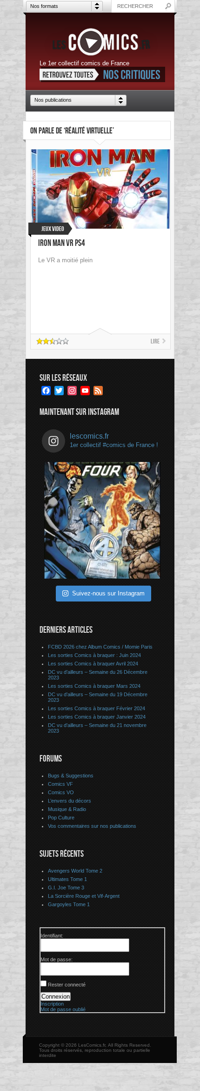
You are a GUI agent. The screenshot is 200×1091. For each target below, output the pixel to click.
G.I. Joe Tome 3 (66, 887)
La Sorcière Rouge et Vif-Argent (84, 896)
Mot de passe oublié (63, 1009)
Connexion (55, 996)
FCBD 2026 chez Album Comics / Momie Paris (100, 647)
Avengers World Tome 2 (75, 871)
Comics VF (60, 784)
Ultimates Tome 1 (67, 879)
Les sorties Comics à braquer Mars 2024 (94, 686)
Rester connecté (67, 984)
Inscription (52, 1004)
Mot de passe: (56, 959)
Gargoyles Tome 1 (69, 904)
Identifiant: (51, 935)
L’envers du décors (69, 801)
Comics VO (61, 792)
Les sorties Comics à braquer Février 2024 (96, 708)
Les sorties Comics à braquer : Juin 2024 (94, 655)
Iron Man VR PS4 (61, 243)
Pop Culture (61, 817)
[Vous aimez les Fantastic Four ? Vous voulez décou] (102, 520)
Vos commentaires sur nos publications (92, 826)
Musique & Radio (67, 809)
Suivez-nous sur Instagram (108, 593)
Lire (155, 341)
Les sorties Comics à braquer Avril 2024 (93, 663)
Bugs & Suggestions (70, 775)
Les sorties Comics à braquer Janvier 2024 (97, 717)
